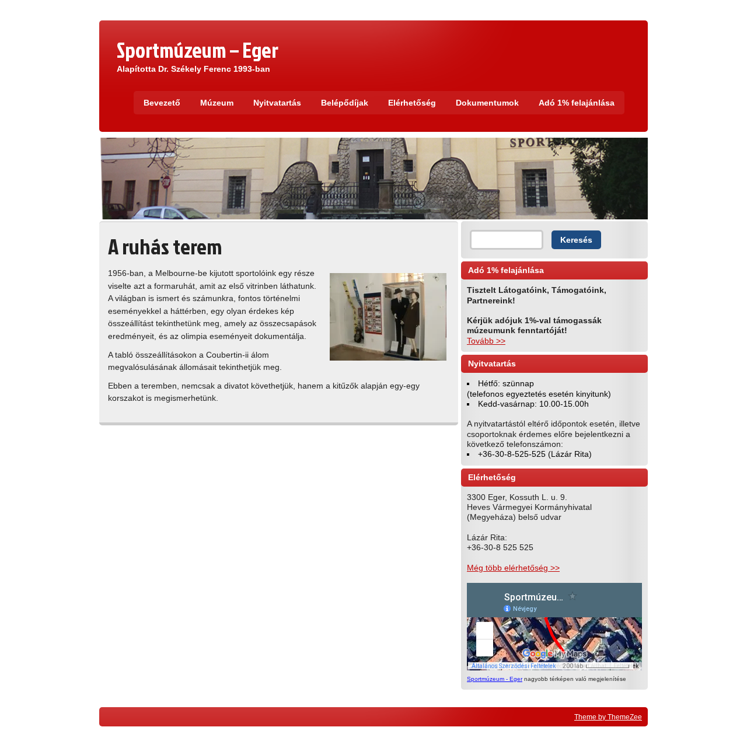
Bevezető (162, 102)
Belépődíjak (344, 102)
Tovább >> (486, 340)
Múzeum (216, 102)
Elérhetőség (412, 102)
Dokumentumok (487, 102)
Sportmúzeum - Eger (494, 679)
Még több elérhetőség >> (513, 567)
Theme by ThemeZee (608, 717)
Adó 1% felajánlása (577, 102)
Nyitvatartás (277, 102)
